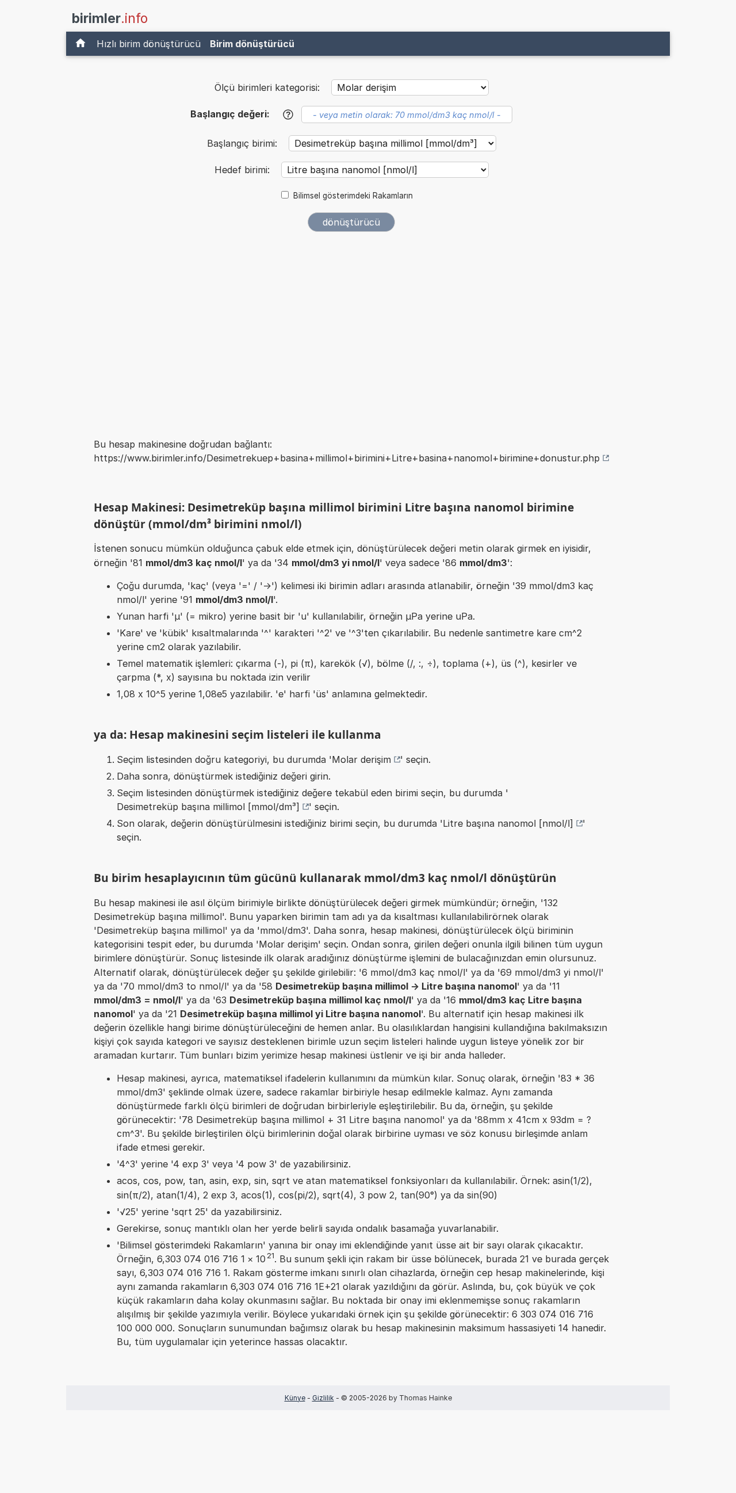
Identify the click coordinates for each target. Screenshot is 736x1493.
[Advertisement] (351, 327)
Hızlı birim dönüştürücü (149, 43)
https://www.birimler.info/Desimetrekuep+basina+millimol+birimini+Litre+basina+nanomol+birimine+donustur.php (347, 458)
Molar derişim (361, 759)
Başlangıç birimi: (243, 143)
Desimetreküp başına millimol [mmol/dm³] (208, 806)
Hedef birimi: (243, 169)
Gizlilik (323, 1397)
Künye (295, 1397)
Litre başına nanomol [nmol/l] (508, 823)
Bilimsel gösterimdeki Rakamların (353, 195)
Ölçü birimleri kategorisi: (267, 87)
